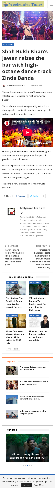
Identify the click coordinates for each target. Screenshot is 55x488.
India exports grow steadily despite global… (33, 412)
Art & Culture (8, 44)
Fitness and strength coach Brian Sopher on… (33, 368)
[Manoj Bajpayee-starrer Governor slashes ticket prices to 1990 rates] (16, 321)
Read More (39, 485)
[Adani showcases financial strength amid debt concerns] (12, 399)
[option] (27, 449)
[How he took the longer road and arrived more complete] (39, 321)
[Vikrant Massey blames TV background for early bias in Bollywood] (39, 288)
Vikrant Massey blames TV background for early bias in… (27, 456)
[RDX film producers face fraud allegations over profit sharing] (12, 384)
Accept (27, 485)
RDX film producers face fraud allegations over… (34, 382)
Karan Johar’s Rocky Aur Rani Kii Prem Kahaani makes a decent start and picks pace (14, 257)
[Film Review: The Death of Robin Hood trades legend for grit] (16, 288)
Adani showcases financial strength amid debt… (32, 397)
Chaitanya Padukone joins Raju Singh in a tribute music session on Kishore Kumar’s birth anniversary (40, 258)
